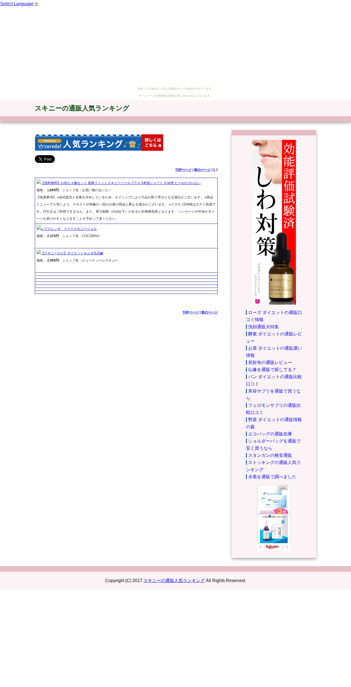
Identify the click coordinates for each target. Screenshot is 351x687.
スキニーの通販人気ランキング (82, 108)
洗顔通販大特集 (263, 326)
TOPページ (183, 170)
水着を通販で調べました (272, 476)
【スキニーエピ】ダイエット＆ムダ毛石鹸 (72, 253)
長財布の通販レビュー (270, 362)
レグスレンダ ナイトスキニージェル (69, 229)
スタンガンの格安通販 (270, 455)
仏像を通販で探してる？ (272, 369)
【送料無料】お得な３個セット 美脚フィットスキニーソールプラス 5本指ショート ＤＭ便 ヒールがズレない (121, 183)
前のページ (202, 170)
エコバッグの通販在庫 (270, 434)
